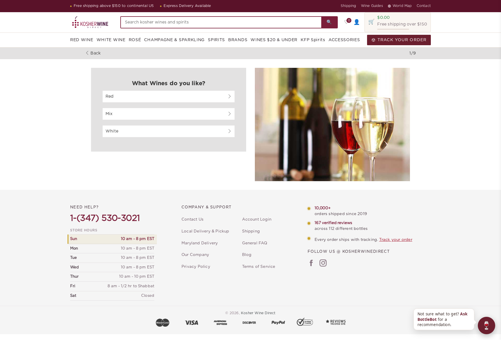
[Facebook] (311, 263)
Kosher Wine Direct (258, 313)
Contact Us (192, 219)
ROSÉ (135, 40)
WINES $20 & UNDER (274, 40)
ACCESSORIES (344, 40)
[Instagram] (323, 263)
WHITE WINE (111, 40)
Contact (424, 6)
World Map (402, 6)
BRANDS (237, 40)
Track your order (395, 240)
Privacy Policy (195, 267)
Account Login (257, 219)
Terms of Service (258, 267)
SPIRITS (216, 40)
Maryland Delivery (199, 243)
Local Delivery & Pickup (205, 231)
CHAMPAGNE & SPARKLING (174, 40)
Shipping (348, 6)
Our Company (195, 255)
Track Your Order (401, 40)
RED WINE (81, 40)
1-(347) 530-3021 (105, 218)
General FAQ (254, 243)
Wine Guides (372, 6)
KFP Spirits (313, 40)
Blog (247, 255)
